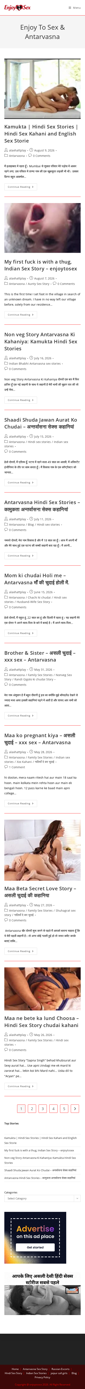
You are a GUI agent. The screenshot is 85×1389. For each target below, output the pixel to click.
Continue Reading (22, 187)
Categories (10, 1192)
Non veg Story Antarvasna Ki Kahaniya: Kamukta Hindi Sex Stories (40, 341)
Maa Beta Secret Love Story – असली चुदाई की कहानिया (40, 892)
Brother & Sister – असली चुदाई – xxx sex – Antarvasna (40, 656)
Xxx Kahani (24, 762)
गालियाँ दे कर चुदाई (44, 762)
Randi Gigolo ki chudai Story (33, 679)
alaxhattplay (17, 150)
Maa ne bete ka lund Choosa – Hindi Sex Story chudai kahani (41, 1021)
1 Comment (17, 767)
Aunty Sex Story (38, 284)
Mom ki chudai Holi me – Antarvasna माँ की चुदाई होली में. (37, 579)
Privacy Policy (42, 1377)
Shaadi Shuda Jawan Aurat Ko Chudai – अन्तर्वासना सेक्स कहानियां (40, 423)
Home (15, 1369)
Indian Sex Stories (36, 1373)
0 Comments (41, 156)
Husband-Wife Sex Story (33, 602)
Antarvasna (17, 156)
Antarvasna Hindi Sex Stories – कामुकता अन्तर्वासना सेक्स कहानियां (42, 506)
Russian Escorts (61, 1369)
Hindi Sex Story (13, 1373)
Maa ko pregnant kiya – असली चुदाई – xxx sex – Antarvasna (39, 739)
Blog (31, 524)
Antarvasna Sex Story (35, 1369)
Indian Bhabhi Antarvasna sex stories (35, 363)
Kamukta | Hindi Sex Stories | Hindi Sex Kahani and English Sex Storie (41, 133)
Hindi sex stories (39, 442)
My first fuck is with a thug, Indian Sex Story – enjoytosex (40, 265)
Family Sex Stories (40, 675)
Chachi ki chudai (39, 597)
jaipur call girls (59, 1373)
